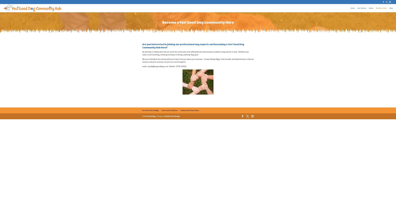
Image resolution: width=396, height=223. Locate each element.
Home (353, 8)
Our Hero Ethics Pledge (150, 110)
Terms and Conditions (169, 110)
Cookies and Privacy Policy (189, 110)
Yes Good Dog (150, 116)
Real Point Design (172, 116)
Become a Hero (381, 8)
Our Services (361, 8)
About (371, 8)
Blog (391, 8)
